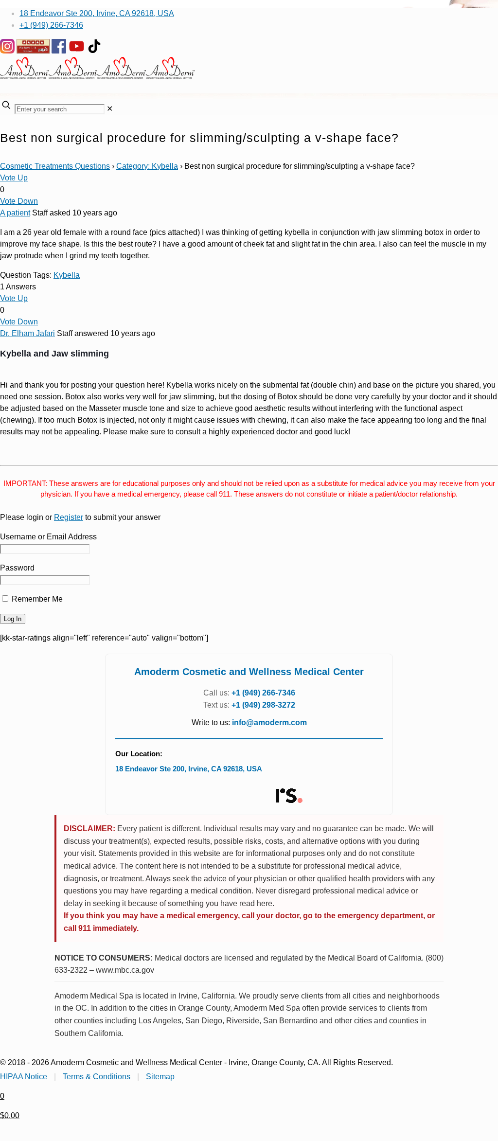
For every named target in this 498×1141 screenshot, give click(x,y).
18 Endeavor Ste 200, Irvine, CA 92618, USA (96, 13)
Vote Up (14, 178)
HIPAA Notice (23, 1076)
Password (17, 568)
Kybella (66, 275)
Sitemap (160, 1076)
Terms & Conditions (96, 1076)
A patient (15, 213)
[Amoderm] (97, 76)
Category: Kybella (147, 166)
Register (68, 517)
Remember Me (36, 599)
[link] (110, 109)
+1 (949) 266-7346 (51, 25)
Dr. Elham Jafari (27, 333)
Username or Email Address (48, 537)
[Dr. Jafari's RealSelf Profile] (288, 796)
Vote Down (19, 201)
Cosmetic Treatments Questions (55, 166)
